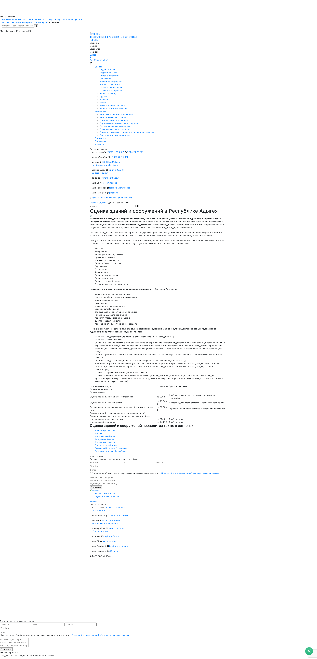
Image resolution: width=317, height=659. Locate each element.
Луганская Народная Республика (111, 448)
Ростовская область (40, 19)
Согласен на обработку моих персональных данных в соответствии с (155, 473)
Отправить (96, 487)
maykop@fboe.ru (111, 178)
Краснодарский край (60, 19)
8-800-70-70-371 (135, 152)
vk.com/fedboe (110, 183)
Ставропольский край (20, 22)
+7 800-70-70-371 (119, 157)
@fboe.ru (113, 192)
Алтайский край (39, 22)
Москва (5, 19)
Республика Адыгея (104, 439)
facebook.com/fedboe (119, 188)
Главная (94, 202)
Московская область (19, 19)
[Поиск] (36, 25)
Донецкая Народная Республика (111, 451)
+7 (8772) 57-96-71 (99, 60)
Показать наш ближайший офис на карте (112, 197)
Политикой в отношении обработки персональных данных (190, 473)
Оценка (102, 202)
